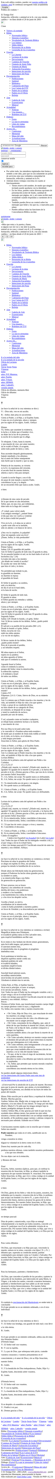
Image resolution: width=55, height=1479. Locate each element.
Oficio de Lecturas (9, 362)
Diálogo (9, 117)
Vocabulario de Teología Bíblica (25, 40)
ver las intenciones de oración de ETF (17, 1080)
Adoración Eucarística (21, 69)
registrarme (5, 216)
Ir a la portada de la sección (12, 360)
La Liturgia (16, 54)
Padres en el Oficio (20, 93)
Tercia (3, 367)
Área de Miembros (20, 141)
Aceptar (5, 7)
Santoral (15, 81)
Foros (14, 119)
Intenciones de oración (21, 71)
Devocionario (17, 59)
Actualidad (11, 107)
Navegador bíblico (19, 35)
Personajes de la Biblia (21, 47)
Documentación (13, 76)
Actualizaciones (18, 138)
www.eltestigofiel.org (37, 1472)
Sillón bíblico (17, 45)
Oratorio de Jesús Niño (21, 64)
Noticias (15, 110)
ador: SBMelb (7, 382)
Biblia (8, 33)
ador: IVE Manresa (9, 374)
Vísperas (4, 369)
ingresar (4, 150)
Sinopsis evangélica (20, 38)
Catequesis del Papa (20, 86)
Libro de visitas (18, 124)
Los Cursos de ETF (20, 88)
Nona (14, 367)
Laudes (4, 364)
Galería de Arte (18, 100)
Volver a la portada (14, 31)
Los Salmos (17, 42)
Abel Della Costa (24, 1477)
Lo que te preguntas (20, 122)
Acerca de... (11, 129)
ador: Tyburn (7, 380)
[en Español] (31, 838)
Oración (9, 52)
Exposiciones (17, 102)
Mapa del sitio (18, 136)
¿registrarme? (15, 150)
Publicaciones (17, 78)
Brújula (15, 95)
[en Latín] (50, 838)
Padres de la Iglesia (20, 90)
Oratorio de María (19, 66)
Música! (15, 105)
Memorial (16, 133)
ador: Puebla (6, 377)
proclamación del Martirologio (26, 1302)
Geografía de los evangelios (23, 50)
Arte (8, 98)
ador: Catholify (7, 385)
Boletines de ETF (19, 114)
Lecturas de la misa (20, 57)
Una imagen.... (18, 112)
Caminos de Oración (20, 62)
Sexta (9, 367)
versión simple (7, 388)
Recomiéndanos (18, 126)
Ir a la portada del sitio (10, 357)
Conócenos (16, 131)
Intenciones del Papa (20, 74)
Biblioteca (16, 83)
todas (3, 372)
